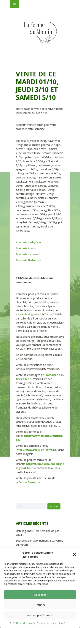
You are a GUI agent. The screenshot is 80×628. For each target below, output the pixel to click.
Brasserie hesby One (28, 242)
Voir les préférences (40, 615)
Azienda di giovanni (30, 314)
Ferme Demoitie (29, 482)
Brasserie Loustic (26, 248)
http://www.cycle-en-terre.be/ (37, 450)
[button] (74, 554)
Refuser (40, 605)
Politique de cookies (24, 623)
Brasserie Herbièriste (28, 260)
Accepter (40, 594)
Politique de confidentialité (51, 623)
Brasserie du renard (28, 254)
